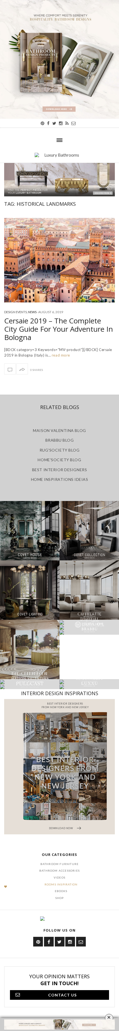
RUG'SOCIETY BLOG (60, 450)
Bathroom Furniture (59, 864)
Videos (59, 877)
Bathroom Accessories (59, 870)
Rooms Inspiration (61, 884)
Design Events (15, 312)
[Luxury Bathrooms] (59, 158)
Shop (59, 898)
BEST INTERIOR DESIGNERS (59, 469)
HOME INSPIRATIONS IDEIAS (59, 479)
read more (60, 355)
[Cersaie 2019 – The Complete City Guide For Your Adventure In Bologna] (59, 260)
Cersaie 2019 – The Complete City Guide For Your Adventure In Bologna (58, 329)
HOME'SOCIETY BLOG (59, 459)
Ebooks (61, 891)
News (32, 312)
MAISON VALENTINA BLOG (59, 430)
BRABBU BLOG (59, 440)
